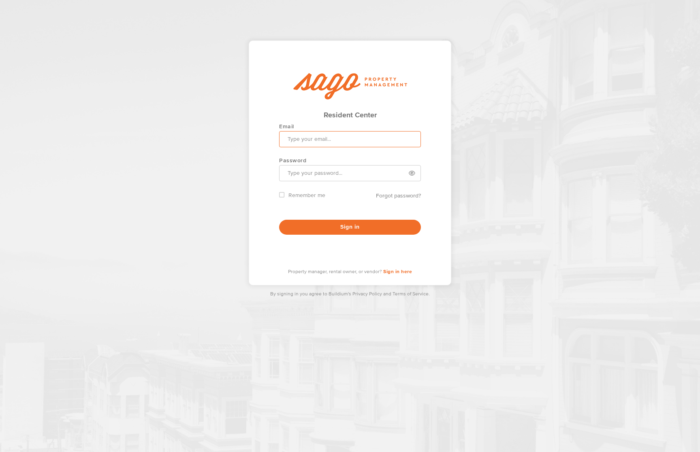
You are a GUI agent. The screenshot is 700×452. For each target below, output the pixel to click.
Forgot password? (398, 195)
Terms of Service (411, 294)
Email (286, 126)
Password (292, 160)
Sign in (350, 227)
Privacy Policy (367, 294)
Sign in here (397, 272)
